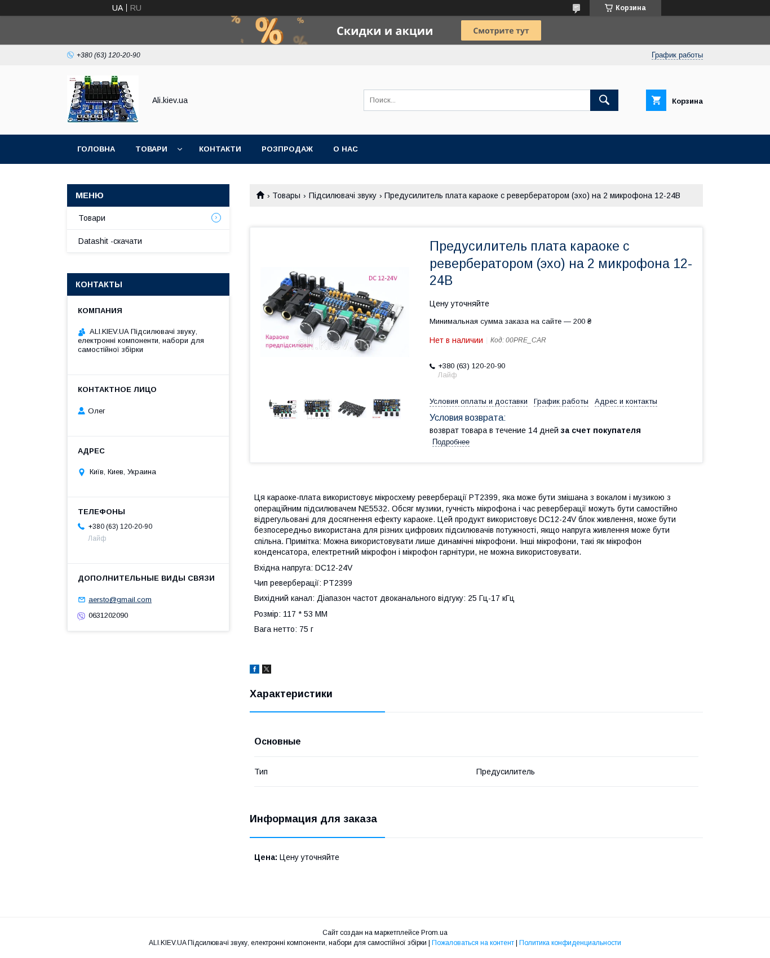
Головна (96, 149)
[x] (266, 670)
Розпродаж (287, 149)
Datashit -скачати (110, 241)
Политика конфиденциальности (570, 943)
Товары (286, 195)
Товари (151, 149)
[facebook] (254, 670)
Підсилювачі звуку (343, 195)
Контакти (220, 149)
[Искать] (604, 100)
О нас (345, 149)
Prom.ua (434, 933)
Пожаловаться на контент (473, 943)
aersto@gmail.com (120, 599)
